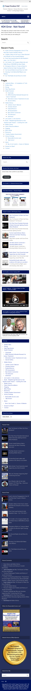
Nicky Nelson (6, 564)
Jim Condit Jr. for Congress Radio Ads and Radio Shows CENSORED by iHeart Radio (19, 520)
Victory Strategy (9, 136)
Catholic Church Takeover (14, 105)
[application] (15, 299)
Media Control (9, 124)
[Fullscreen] (26, 305)
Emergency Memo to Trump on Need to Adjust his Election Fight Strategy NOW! (19, 528)
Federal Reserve (12, 108)
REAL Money (8, 130)
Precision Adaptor (8, 587)
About (7, 142)
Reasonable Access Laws (14, 138)
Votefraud (10, 116)
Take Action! (11, 140)
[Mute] (24, 305)
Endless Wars (8, 85)
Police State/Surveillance (12, 126)
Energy (7, 87)
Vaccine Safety (12, 100)
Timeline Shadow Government (13, 134)
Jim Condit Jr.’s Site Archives (13, 118)
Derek (5, 586)
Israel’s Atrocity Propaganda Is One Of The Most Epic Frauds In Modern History (19, 498)
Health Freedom (9, 91)
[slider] (14, 305)
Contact (7, 148)
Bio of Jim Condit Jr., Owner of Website (18, 144)
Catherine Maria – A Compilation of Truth (16, 83)
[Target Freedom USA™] (15, 7)
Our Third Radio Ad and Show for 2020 (15, 75)
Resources (8, 132)
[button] (15, 299)
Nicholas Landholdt (8, 591)
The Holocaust (11, 114)
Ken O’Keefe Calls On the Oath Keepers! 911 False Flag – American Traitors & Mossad (18, 483)
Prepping (7, 128)
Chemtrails (10, 93)
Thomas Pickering (8, 573)
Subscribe (6, 177)
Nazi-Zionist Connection (14, 112)
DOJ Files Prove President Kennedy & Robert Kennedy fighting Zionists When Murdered (18, 225)
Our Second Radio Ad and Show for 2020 (16, 70)
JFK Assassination (12, 110)
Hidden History (9, 103)
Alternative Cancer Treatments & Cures (18, 98)
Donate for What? (10, 146)
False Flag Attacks (10, 89)
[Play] (4, 305)
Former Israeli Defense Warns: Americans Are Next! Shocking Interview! (17, 234)
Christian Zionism (12, 106)
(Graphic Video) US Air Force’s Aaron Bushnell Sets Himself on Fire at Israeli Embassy (19, 505)
